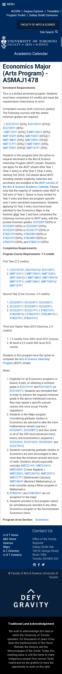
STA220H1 (16, 493)
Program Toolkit (15, 15)
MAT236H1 (31, 473)
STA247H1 (9, 238)
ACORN (15, 11)
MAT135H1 (9, 136)
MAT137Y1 (9, 144)
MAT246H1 (16, 481)
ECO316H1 (30, 442)
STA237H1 (9, 234)
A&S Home (9, 539)
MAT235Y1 (47, 473)
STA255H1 (34, 493)
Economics (42, 519)
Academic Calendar (31, 54)
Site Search (47, 32)
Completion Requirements (20, 248)
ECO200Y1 (39, 222)
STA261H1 (35, 242)
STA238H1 (30, 234)
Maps (6, 547)
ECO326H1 (46, 442)
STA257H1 (9, 242)
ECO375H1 (16, 446)
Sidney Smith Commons (43, 15)
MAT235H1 (16, 473)
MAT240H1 (16, 469)
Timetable (53, 11)
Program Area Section (17, 519)
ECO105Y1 (9, 128)
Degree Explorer (33, 11)
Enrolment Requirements (19, 87)
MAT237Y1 (16, 477)
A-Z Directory (11, 551)
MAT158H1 (33, 144)
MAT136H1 (32, 136)
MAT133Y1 (11, 132)
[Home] (31, 42)
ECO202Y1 (16, 306)
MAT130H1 (35, 132)
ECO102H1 (34, 124)
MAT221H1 (27, 465)
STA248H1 (30, 238)
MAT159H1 (9, 148)
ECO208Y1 (30, 306)
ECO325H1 (16, 442)
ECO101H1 (12, 124)
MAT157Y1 (33, 148)
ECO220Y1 (9, 230)
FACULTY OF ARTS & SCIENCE (38, 24)
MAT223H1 (43, 465)
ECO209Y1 (45, 306)
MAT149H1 (32, 140)
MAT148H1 (9, 140)
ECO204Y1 (9, 226)
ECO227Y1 (32, 230)
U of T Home (10, 535)
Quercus (8, 543)
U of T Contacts (12, 554)
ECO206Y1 (32, 226)
